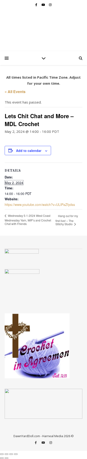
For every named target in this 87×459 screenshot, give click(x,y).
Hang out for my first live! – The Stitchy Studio (66, 220)
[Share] (11, 454)
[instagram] (50, 5)
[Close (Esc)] (16, 454)
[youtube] (44, 5)
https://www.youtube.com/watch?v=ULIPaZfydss (40, 204)
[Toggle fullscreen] (6, 454)
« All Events (15, 91)
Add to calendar (28, 150)
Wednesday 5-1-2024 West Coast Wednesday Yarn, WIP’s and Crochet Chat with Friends (28, 220)
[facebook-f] (36, 5)
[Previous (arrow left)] (2, 458)
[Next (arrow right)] (6, 458)
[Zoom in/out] (2, 454)
